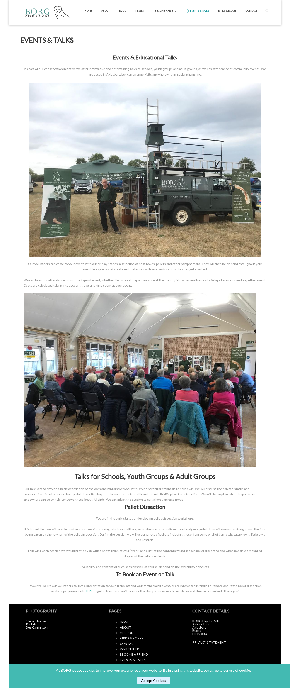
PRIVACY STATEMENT (209, 642)
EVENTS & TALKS (133, 660)
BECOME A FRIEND (134, 654)
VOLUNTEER (129, 649)
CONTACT (128, 644)
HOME (124, 622)
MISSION (126, 633)
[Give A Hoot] (47, 12)
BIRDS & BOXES (131, 638)
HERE (89, 591)
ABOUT (125, 627)
